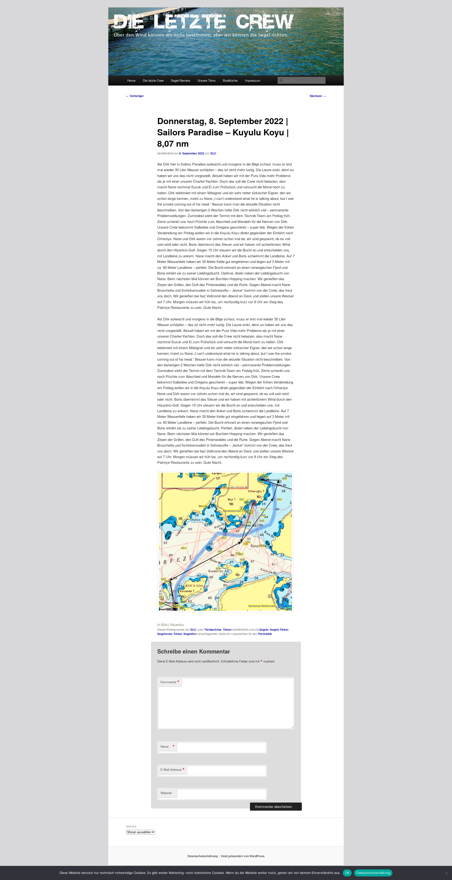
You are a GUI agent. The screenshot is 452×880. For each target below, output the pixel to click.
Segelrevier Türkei (169, 634)
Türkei (227, 629)
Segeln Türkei (279, 629)
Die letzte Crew (153, 80)
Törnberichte (213, 629)
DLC (213, 153)
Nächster (318, 96)
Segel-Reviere (180, 80)
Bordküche (230, 80)
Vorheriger (135, 96)
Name (168, 746)
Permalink (265, 634)
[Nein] (446, 873)
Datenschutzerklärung (203, 856)
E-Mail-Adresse (173, 769)
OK (347, 873)
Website (166, 793)
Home (131, 80)
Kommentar (170, 682)
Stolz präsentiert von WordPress (243, 856)
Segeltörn (189, 634)
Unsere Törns (207, 80)
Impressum (252, 80)
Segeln (263, 629)
